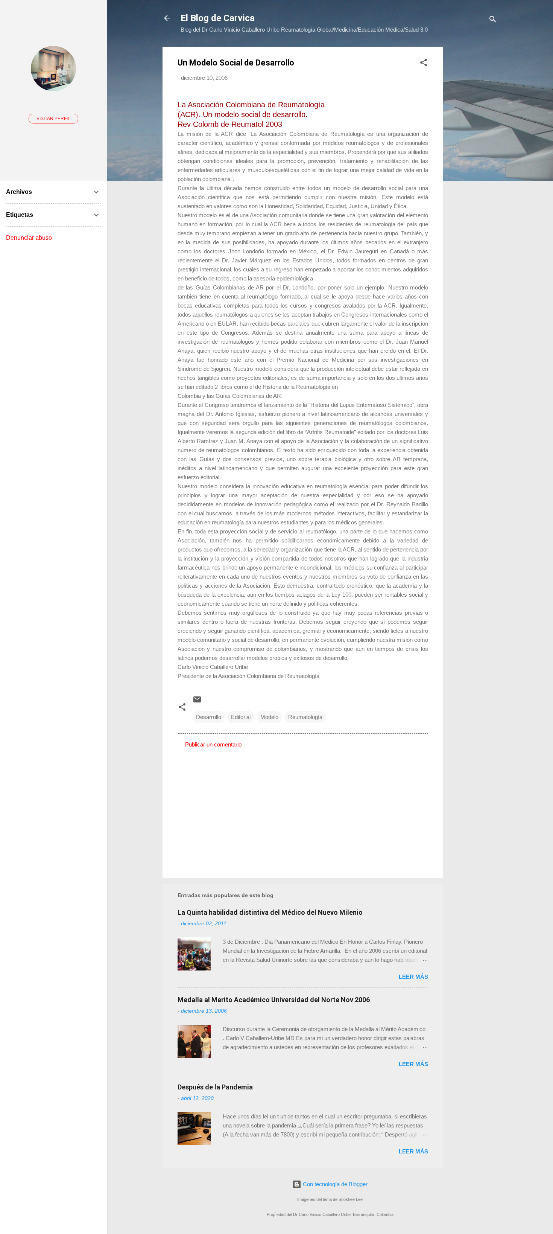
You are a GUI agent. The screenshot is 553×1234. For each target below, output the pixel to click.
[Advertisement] (473, 160)
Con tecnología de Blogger (334, 1184)
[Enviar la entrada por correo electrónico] (197, 702)
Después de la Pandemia (215, 1087)
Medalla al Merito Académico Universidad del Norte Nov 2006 (274, 1000)
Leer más (413, 976)
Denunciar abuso (29, 238)
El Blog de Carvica (218, 18)
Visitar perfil (53, 118)
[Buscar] (492, 20)
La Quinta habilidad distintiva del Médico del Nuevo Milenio (270, 912)
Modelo (269, 717)
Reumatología (305, 717)
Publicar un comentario (213, 744)
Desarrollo (208, 717)
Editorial (241, 717)
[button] (423, 64)
